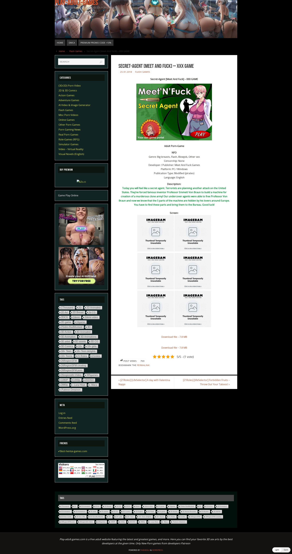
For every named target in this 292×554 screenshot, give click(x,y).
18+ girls (91, 346)
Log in (62, 413)
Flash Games (75, 51)
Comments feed (68, 422)
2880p (64, 385)
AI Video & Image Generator (74, 105)
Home (62, 51)
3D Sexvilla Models (96, 517)
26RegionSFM (69, 360)
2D (80, 307)
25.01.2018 (126, 71)
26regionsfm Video (71, 375)
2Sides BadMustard (71, 327)
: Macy (93, 385)
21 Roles (82, 356)
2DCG (64, 317)
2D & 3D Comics (68, 90)
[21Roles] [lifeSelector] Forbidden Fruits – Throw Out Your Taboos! (206, 382)
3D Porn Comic (66, 517)
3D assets (80, 341)
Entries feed (65, 418)
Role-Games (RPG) (69, 139)
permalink (143, 365)
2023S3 (89, 380)
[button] (281, 549)
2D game (66, 322)
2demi (76, 317)
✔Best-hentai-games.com (72, 451)
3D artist (65, 341)
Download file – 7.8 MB (174, 337)
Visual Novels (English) (71, 154)
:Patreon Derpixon (71, 389)
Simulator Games (68, 144)
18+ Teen (66, 351)
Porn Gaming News (70, 129)
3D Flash (151, 511)
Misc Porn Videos (68, 115)
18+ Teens (66, 356)
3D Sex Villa (80, 517)
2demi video (91, 317)
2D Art (64, 312)
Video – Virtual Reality (71, 149)
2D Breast (78, 312)
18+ (80, 346)
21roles (96, 356)
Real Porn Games (68, 134)
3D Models (205, 511)
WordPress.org (67, 427)
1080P (64, 380)
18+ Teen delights (86, 351)
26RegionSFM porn (71, 370)
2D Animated (94, 307)
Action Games (67, 95)
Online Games (67, 120)
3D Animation (68, 336)
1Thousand (67, 307)
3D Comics (67, 346)
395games (92, 375)
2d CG (92, 312)
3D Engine (139, 511)
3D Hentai (173, 511)
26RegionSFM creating (73, 365)
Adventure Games (69, 100)
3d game (162, 511)
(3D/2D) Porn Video (70, 85)
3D (88, 327)
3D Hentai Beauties (189, 511)
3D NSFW (217, 511)
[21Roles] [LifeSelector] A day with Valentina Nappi (144, 382)
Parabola (145, 550)
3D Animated (83, 331)
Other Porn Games (69, 124)
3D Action (66, 332)
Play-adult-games (76, 2)
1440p (76, 380)
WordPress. (157, 550)
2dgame (80, 322)
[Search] (100, 62)
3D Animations (88, 336)
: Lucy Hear (79, 385)
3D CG (94, 341)
